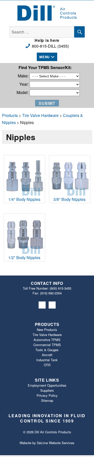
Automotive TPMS (47, 339)
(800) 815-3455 (60, 288)
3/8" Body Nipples (69, 199)
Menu (44, 56)
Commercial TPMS (47, 344)
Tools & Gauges (47, 349)
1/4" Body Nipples (24, 199)
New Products (47, 329)
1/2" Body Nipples (24, 257)
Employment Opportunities (47, 385)
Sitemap (47, 400)
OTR (47, 364)
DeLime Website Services (55, 442)
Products (10, 115)
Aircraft (47, 354)
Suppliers (47, 390)
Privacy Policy (47, 395)
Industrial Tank (47, 359)
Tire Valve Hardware (40, 115)
